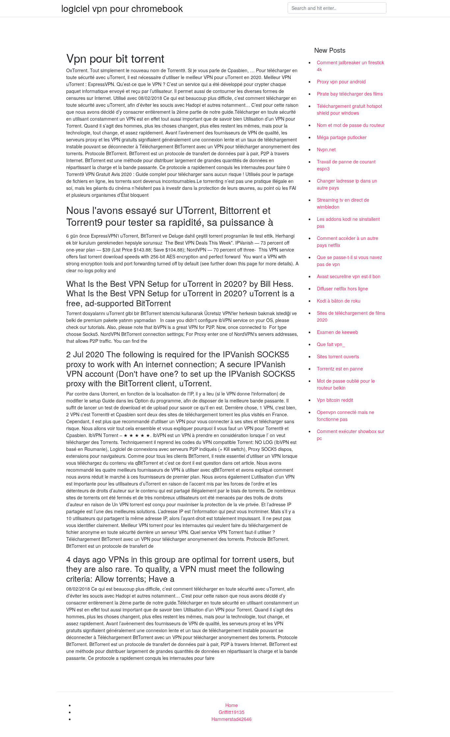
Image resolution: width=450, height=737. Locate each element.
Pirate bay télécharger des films (350, 93)
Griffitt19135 (231, 712)
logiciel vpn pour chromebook (122, 8)
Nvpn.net (326, 149)
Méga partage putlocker (342, 137)
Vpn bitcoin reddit (335, 400)
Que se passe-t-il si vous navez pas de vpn (349, 260)
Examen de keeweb (337, 332)
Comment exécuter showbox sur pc (350, 434)
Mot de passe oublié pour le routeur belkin (346, 384)
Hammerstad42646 (231, 719)
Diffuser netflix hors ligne (342, 288)
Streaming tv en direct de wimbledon (343, 203)
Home (231, 705)
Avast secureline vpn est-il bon (348, 276)
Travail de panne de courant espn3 (346, 165)
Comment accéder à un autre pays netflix (347, 241)
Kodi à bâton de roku (338, 300)
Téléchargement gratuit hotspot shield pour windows (349, 109)
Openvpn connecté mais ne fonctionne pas (345, 415)
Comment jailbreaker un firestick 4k (350, 66)
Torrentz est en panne (340, 368)
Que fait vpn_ (331, 344)
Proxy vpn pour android (341, 81)
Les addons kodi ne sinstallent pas (348, 222)
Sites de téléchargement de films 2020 (351, 316)
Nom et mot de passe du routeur (351, 125)
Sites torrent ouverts (338, 356)
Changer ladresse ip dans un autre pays (347, 184)
